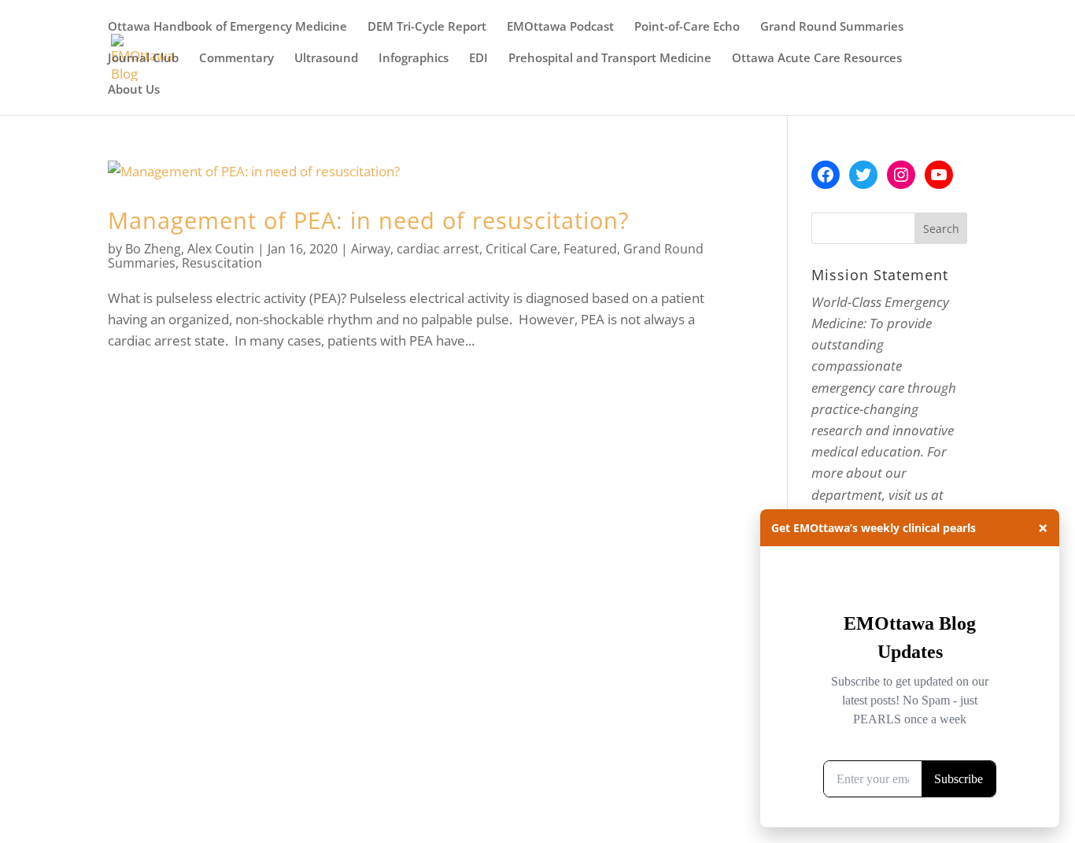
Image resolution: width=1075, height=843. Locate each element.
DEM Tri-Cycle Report (427, 27)
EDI (478, 58)
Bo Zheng (153, 248)
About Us (134, 90)
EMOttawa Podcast (560, 27)
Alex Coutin (220, 248)
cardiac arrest (438, 248)
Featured (590, 248)
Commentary (236, 58)
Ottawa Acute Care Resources (817, 58)
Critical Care (521, 248)
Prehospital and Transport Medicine (609, 58)
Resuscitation (222, 263)
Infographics (414, 58)
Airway (370, 248)
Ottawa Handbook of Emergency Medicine (227, 27)
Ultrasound (326, 58)
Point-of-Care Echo (687, 27)
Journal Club (143, 58)
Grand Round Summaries (831, 27)
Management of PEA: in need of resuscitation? (369, 220)
